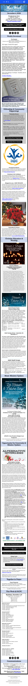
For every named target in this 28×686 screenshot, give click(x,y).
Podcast (9, 21)
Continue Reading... (7, 75)
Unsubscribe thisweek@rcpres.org (14, 680)
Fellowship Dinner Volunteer (14, 141)
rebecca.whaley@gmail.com (7, 198)
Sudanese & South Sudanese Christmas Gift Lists (14, 549)
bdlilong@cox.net (16, 178)
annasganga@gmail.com (6, 199)
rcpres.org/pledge (20, 559)
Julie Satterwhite (16, 669)
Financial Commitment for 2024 (14, 564)
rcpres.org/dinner (7, 120)
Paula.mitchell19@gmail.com (9, 171)
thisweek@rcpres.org (15, 683)
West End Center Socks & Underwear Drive (14, 553)
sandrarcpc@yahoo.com (6, 572)
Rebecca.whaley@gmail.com (17, 188)
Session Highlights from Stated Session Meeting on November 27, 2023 (14, 25)
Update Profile (8, 681)
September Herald (16, 21)
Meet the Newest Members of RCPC (14, 29)
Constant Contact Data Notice (17, 681)
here (21, 502)
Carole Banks (17, 672)
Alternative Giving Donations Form (14, 544)
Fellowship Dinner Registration (14, 138)
